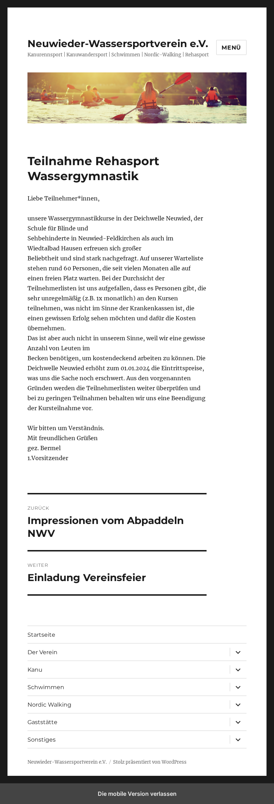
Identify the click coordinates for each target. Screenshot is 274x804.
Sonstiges (41, 739)
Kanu (34, 669)
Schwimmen (45, 687)
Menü (231, 47)
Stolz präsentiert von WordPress (150, 762)
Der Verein (42, 652)
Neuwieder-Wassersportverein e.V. (117, 43)
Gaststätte (42, 722)
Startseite (41, 634)
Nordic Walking (49, 704)
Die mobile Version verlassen (137, 793)
